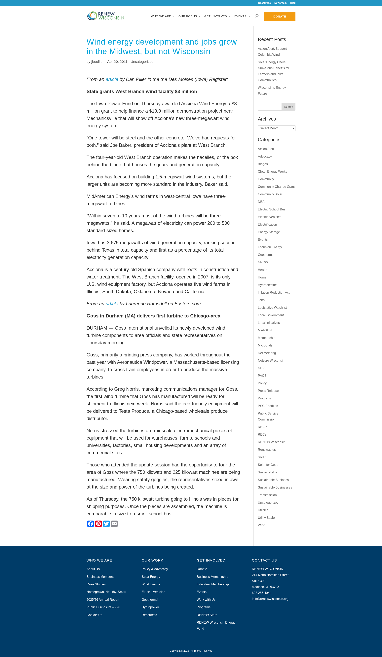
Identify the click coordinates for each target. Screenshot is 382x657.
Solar (261, 457)
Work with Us (206, 599)
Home (262, 277)
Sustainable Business (273, 480)
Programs (265, 398)
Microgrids (265, 345)
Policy (262, 383)
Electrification (267, 224)
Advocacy (265, 156)
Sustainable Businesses (275, 487)
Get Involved (215, 16)
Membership (266, 338)
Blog (292, 3)
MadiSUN (265, 330)
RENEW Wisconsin (272, 442)
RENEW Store (207, 615)
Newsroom (280, 3)
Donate (279, 16)
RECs (262, 434)
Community (266, 179)
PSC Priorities (268, 406)
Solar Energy (151, 576)
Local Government (271, 315)
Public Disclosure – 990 (103, 607)
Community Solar (270, 194)
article (112, 79)
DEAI (261, 201)
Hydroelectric (267, 285)
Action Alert (266, 149)
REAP (262, 427)
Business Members (100, 576)
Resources (264, 3)
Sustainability (267, 472)
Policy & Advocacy (155, 569)
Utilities (263, 510)
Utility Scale (266, 517)
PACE (262, 375)
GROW (263, 262)
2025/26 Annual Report (103, 599)
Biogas (263, 164)
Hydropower (150, 607)
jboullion (97, 62)
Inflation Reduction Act (273, 292)
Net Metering (267, 353)
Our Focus (187, 16)
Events (240, 16)
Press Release (268, 390)
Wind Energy (151, 584)
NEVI (261, 368)
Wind (261, 525)
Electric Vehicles (269, 217)
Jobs (261, 300)
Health (262, 270)
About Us (93, 569)
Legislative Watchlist (272, 307)
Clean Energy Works (272, 171)
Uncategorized (142, 62)
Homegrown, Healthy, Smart (106, 592)
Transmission (267, 495)
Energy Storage (269, 232)
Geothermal (266, 254)
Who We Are (161, 16)
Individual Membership (213, 584)
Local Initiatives (269, 322)
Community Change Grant (276, 186)
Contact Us (94, 615)
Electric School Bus (272, 209)
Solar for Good (268, 464)
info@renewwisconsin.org (270, 599)
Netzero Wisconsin (271, 360)
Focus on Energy (270, 247)
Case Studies (96, 584)
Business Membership (212, 576)
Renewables (267, 449)
